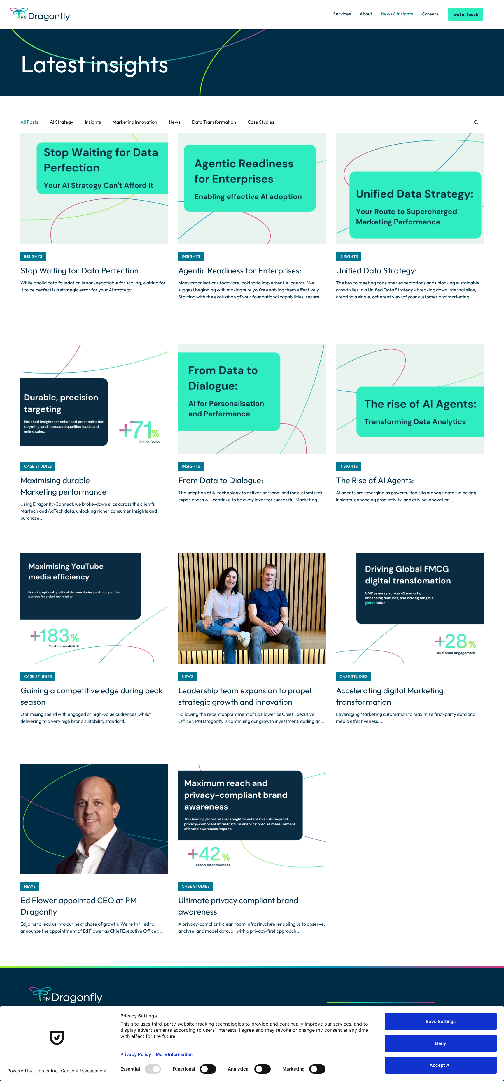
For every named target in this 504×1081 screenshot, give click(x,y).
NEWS (187, 676)
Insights (93, 122)
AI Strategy (61, 122)
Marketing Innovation (135, 122)
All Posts (29, 122)
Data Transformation (214, 122)
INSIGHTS (33, 256)
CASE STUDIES (38, 466)
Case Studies (261, 122)
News (174, 122)
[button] (476, 122)
